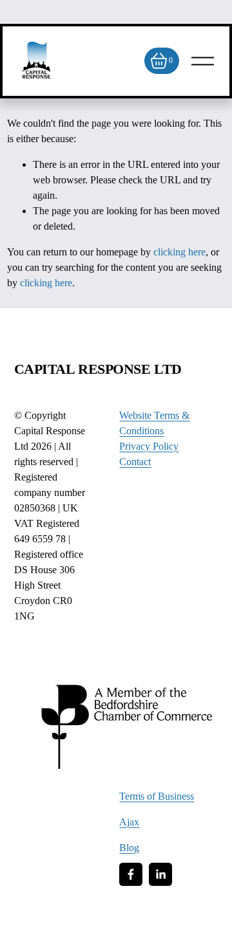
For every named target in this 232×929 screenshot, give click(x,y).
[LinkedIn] (160, 874)
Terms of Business (156, 796)
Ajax (129, 821)
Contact (135, 461)
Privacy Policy (149, 446)
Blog (129, 847)
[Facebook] (130, 874)
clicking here (179, 251)
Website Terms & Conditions (154, 423)
